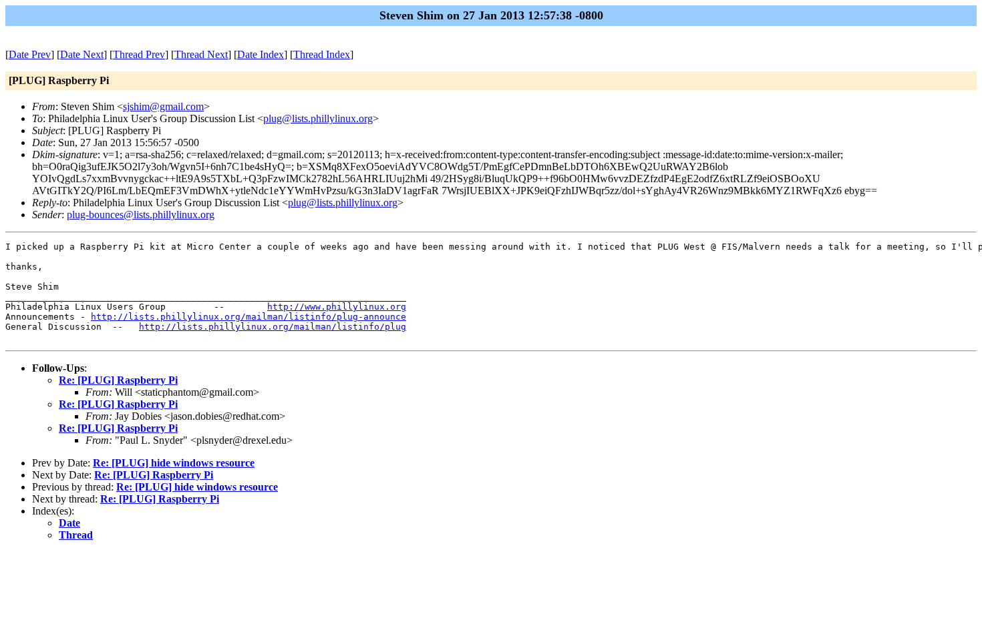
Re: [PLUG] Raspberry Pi (118, 380)
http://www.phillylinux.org (336, 307)
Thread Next (201, 54)
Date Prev (30, 54)
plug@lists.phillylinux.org (318, 118)
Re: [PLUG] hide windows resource (174, 462)
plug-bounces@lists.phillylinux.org (140, 214)
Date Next (82, 54)
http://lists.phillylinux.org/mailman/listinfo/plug (272, 327)
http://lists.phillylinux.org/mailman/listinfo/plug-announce (248, 317)
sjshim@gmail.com (163, 106)
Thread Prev (139, 54)
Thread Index (321, 54)
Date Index (260, 54)
